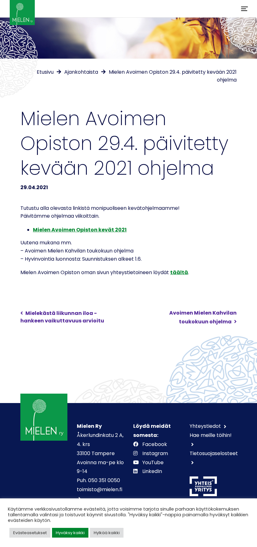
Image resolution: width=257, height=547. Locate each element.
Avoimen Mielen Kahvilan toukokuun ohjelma (203, 317)
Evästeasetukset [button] (30, 533)
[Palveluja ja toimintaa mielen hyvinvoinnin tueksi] (22, 8)
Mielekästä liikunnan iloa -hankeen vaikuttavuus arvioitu (62, 317)
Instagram (155, 453)
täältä (179, 272)
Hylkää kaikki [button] (107, 533)
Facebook (154, 444)
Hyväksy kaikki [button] (70, 533)
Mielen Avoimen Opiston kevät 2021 (80, 229)
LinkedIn (152, 471)
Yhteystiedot (206, 426)
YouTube (153, 462)
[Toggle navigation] (244, 9)
